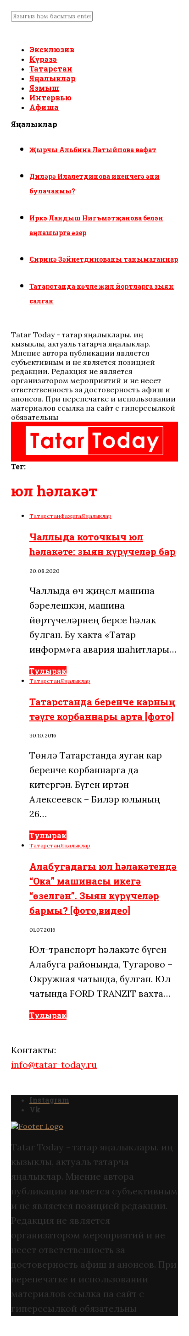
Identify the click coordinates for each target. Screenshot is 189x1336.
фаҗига (70, 515)
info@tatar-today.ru (54, 1064)
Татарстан (50, 68)
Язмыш (44, 88)
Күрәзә (43, 59)
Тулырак (48, 671)
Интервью (50, 97)
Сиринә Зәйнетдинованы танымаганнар (103, 259)
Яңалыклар (52, 78)
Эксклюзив (51, 49)
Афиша (44, 107)
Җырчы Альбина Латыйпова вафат (92, 149)
